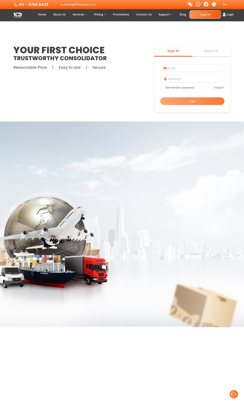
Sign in (173, 50)
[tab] (173, 51)
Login (192, 101)
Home (42, 14)
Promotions (121, 14)
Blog (183, 14)
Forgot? (219, 88)
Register (205, 14)
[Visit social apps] (190, 5)
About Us (59, 14)
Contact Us (144, 14)
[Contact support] (234, 394)
